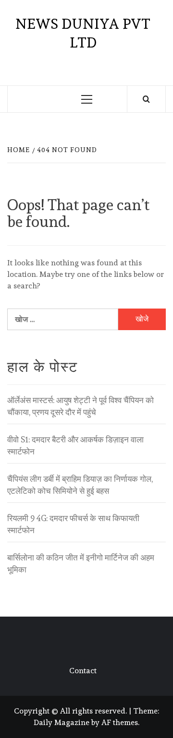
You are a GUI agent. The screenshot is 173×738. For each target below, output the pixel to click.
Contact (83, 670)
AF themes (119, 722)
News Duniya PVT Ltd (82, 33)
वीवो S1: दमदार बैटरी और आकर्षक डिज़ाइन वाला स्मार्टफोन (75, 446)
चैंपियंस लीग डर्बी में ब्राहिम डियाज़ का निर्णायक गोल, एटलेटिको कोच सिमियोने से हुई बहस (80, 485)
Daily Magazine (61, 722)
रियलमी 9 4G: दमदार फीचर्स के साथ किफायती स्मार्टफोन (73, 524)
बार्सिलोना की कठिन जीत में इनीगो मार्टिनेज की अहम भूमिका (80, 564)
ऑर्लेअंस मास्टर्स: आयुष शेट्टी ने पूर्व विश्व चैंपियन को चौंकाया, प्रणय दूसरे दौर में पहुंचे (80, 406)
